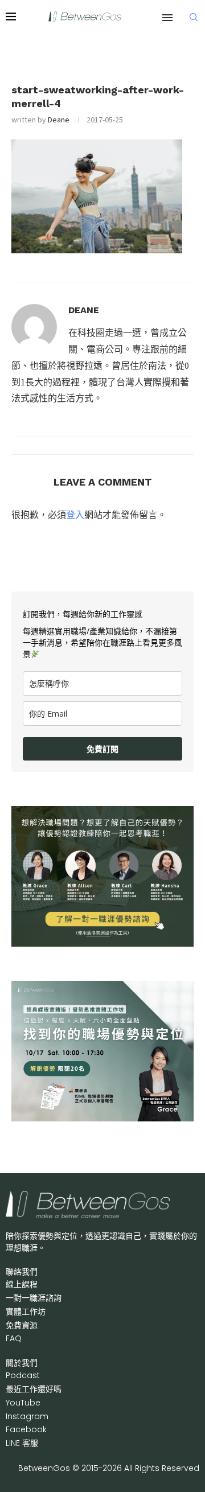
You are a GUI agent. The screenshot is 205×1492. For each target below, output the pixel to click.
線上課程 (22, 1284)
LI (22, 1443)
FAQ (14, 1338)
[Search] (193, 17)
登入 (75, 514)
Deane (58, 119)
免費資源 (22, 1325)
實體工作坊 (26, 1311)
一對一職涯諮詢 (34, 1298)
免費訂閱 (102, 748)
